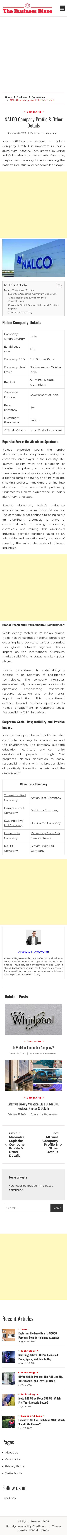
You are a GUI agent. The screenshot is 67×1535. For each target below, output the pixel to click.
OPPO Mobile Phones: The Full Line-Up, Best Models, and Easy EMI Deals (40, 1379)
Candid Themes (39, 1530)
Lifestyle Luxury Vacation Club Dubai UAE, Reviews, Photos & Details (33, 1106)
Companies (34, 112)
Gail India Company (44, 810)
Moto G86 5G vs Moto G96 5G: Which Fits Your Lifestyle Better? (39, 1400)
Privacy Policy (15, 1466)
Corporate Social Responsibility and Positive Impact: (33, 307)
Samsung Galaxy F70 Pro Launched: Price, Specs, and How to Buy (38, 1357)
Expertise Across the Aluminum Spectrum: (32, 294)
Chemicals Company (20, 312)
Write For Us (13, 1473)
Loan (24, 1329)
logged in (34, 1185)
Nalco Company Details (19, 290)
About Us (11, 1452)
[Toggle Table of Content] (57, 285)
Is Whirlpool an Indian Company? (33, 1047)
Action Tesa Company (46, 798)
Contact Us (13, 1459)
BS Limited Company (46, 823)
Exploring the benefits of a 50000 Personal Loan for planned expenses (38, 1335)
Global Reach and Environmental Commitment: (27, 299)
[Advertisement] (33, 51)
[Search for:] (27, 1208)
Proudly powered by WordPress (26, 1526)
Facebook (9, 1498)
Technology (28, 1351)
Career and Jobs (31, 1416)
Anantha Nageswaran (45, 133)
